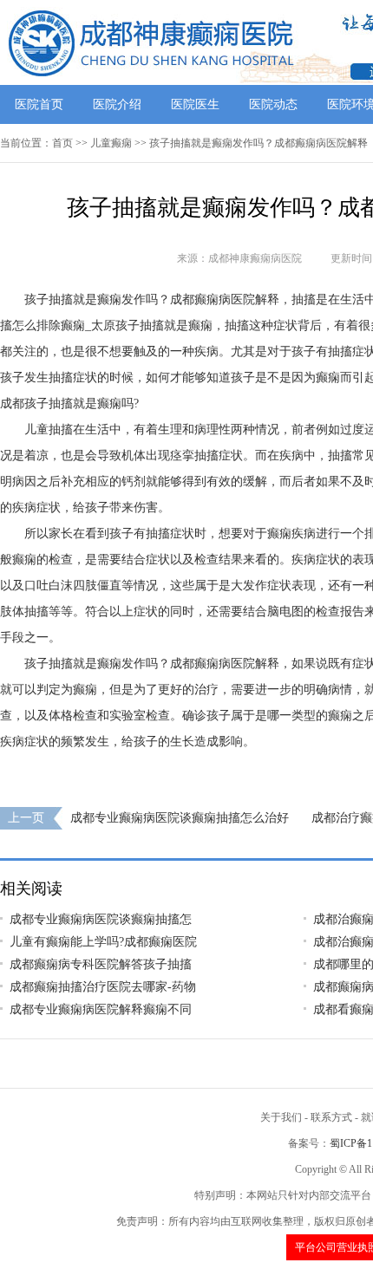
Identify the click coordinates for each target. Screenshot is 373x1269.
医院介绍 (117, 104)
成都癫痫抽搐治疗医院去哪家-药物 (103, 986)
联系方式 (331, 1117)
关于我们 (281, 1117)
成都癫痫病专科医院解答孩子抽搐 (101, 964)
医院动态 (273, 104)
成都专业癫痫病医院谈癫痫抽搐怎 (101, 919)
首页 (62, 143)
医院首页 (39, 104)
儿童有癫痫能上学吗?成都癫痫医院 (103, 941)
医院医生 (195, 104)
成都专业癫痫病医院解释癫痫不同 (101, 1009)
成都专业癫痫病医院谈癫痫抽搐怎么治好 (179, 817)
